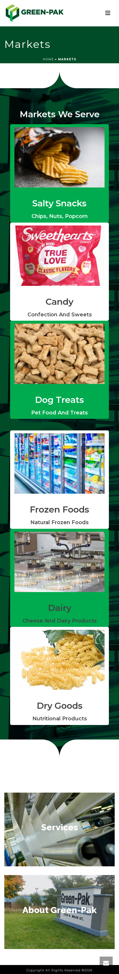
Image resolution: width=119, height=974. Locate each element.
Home (48, 59)
